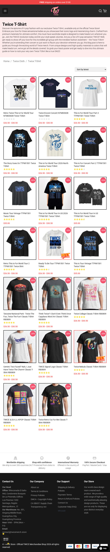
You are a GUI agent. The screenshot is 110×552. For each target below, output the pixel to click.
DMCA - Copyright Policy (41, 499)
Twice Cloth (19, 61)
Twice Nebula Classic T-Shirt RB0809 (90, 367)
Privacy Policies (38, 495)
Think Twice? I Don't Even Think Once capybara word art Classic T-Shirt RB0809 (55, 317)
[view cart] (105, 11)
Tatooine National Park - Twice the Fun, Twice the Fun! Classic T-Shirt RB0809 (18, 317)
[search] (100, 11)
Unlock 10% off (5, 539)
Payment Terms (65, 495)
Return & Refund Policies (69, 499)
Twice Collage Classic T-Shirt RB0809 (90, 314)
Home (6, 61)
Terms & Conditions (39, 491)
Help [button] (105, 548)
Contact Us (63, 503)
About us (35, 487)
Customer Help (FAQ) (67, 507)
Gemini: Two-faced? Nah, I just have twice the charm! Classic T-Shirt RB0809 (18, 370)
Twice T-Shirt (34, 61)
